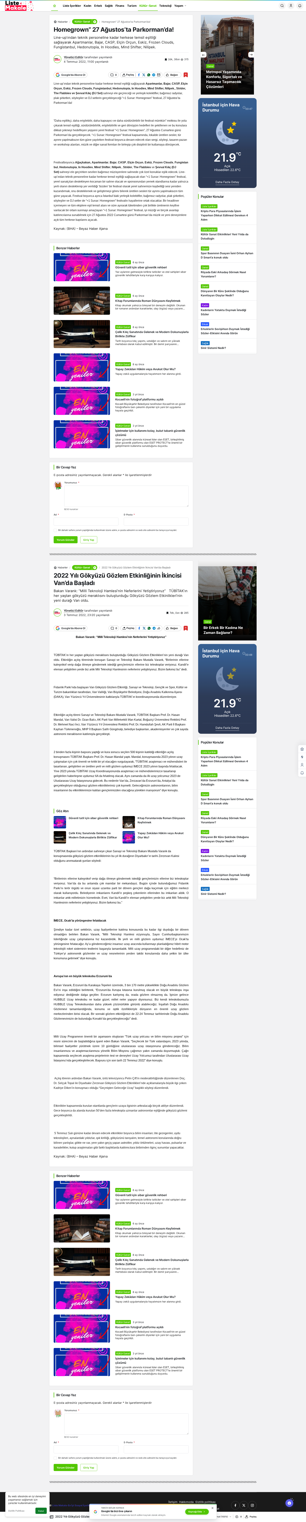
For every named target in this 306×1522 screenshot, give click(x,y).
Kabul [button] (41, 1511)
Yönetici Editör (73, 57)
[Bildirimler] (299, 5)
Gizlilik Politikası (16, 1510)
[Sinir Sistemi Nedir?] (227, 345)
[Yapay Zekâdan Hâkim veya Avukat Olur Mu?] (156, 837)
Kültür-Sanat (123, 262)
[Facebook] (235, 1505)
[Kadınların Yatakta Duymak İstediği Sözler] (227, 310)
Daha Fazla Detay (227, 182)
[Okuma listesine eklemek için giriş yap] (186, 75)
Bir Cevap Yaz (66, 467)
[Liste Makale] (19, 5)
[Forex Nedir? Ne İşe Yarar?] (227, 55)
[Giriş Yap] (290, 5)
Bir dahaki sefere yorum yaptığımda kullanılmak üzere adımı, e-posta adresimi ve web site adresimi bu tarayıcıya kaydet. (117, 530)
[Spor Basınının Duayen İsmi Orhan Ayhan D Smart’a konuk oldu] (227, 253)
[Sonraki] (251, 55)
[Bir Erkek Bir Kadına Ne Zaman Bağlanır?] (227, 600)
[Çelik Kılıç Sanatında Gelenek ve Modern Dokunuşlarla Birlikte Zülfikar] (87, 837)
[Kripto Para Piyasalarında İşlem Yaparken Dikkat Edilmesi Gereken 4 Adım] (227, 213)
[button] (94, 21)
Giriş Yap (88, 539)
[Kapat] (212, 1508)
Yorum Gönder (66, 539)
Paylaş (253, 1516)
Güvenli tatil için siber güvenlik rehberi (141, 267)
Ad (56, 514)
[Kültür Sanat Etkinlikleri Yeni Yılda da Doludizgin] (227, 234)
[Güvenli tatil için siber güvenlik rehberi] (87, 822)
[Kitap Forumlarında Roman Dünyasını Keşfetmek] (156, 822)
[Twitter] (244, 1505)
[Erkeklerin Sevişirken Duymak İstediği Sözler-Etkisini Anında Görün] (227, 329)
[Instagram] (252, 1505)
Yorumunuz (71, 482)
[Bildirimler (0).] (302, 773)
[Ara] (282, 5)
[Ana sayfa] (54, 6)
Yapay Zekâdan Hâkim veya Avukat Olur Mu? (145, 369)
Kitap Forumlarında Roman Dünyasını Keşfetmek (147, 301)
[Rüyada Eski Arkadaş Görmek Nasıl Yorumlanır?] (227, 272)
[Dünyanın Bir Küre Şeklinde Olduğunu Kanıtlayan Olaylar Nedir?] (227, 291)
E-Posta (129, 514)
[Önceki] (203, 55)
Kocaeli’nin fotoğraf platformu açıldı (139, 399)
